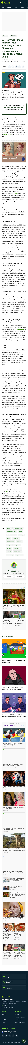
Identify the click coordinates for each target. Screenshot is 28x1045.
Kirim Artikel (4, 1019)
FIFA (7, 492)
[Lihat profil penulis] (14, 568)
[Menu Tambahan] (26, 2)
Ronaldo (9, 551)
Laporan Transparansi (20, 1022)
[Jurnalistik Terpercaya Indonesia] (13, 1032)
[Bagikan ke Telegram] (16, 66)
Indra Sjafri (21, 535)
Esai (3, 7)
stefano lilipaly (17, 551)
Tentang (4, 1014)
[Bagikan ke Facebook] (19, 66)
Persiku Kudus (17, 548)
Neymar (9, 548)
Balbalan (13, 35)
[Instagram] (3, 1035)
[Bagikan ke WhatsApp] (9, 66)
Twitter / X (9, 576)
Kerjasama (17, 1014)
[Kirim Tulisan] (21, 2)
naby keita (17, 545)
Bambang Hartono (11, 531)
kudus (8, 538)
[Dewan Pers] (9, 1032)
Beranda (5, 35)
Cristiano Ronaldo (11, 535)
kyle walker (16, 538)
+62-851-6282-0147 (8, 1007)
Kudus (16, 193)
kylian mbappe (10, 541)
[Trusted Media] (2, 1032)
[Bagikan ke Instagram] (12, 66)
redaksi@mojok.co (7, 1005)
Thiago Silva (10, 555)
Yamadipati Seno (12, 521)
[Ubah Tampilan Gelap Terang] (24, 1041)
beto (20, 531)
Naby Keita (20, 329)
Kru (2, 1017)
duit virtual (7, 134)
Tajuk (16, 7)
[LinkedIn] (16, 1035)
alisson (8, 528)
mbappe (9, 545)
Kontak (3, 1022)
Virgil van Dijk (19, 555)
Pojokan (22, 7)
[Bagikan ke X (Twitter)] (23, 66)
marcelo (19, 541)
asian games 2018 (18, 528)
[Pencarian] (23, 2)
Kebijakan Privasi (19, 1019)
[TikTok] (9, 1035)
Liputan (9, 7)
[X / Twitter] (6, 1035)
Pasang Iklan (18, 1025)
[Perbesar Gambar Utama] (14, 87)
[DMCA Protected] (5, 1031)
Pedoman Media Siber (20, 1017)
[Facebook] (13, 1035)
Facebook (20, 576)
